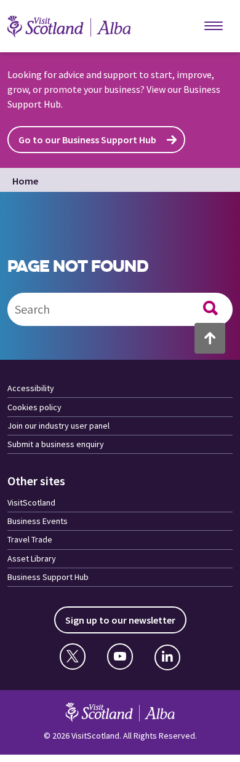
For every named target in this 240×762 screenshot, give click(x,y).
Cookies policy (34, 407)
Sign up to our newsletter (120, 620)
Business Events (37, 520)
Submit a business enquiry (55, 444)
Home (25, 181)
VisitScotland (31, 502)
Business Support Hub (48, 576)
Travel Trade (29, 539)
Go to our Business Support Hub (87, 139)
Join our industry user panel (58, 425)
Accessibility (30, 388)
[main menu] (213, 26)
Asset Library (31, 558)
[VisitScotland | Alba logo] (81, 26)
